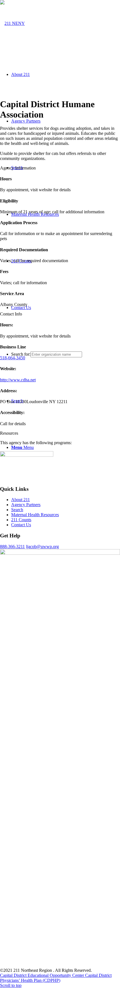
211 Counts (21, 519)
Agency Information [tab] (18, 168)
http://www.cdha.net (18, 379)
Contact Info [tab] (11, 314)
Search (17, 509)
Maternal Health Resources (35, 514)
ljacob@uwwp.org (42, 546)
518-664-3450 (12, 357)
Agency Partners (25, 504)
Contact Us (21, 524)
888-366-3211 (12, 546)
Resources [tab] (9, 433)
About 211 (20, 499)
